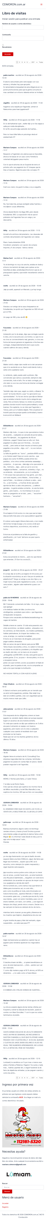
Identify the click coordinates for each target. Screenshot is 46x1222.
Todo (41, 62)
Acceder (5, 1203)
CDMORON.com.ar (13, 4)
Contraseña (6, 35)
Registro (5, 1207)
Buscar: (5, 1183)
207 (32, 62)
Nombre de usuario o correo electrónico (16, 24)
